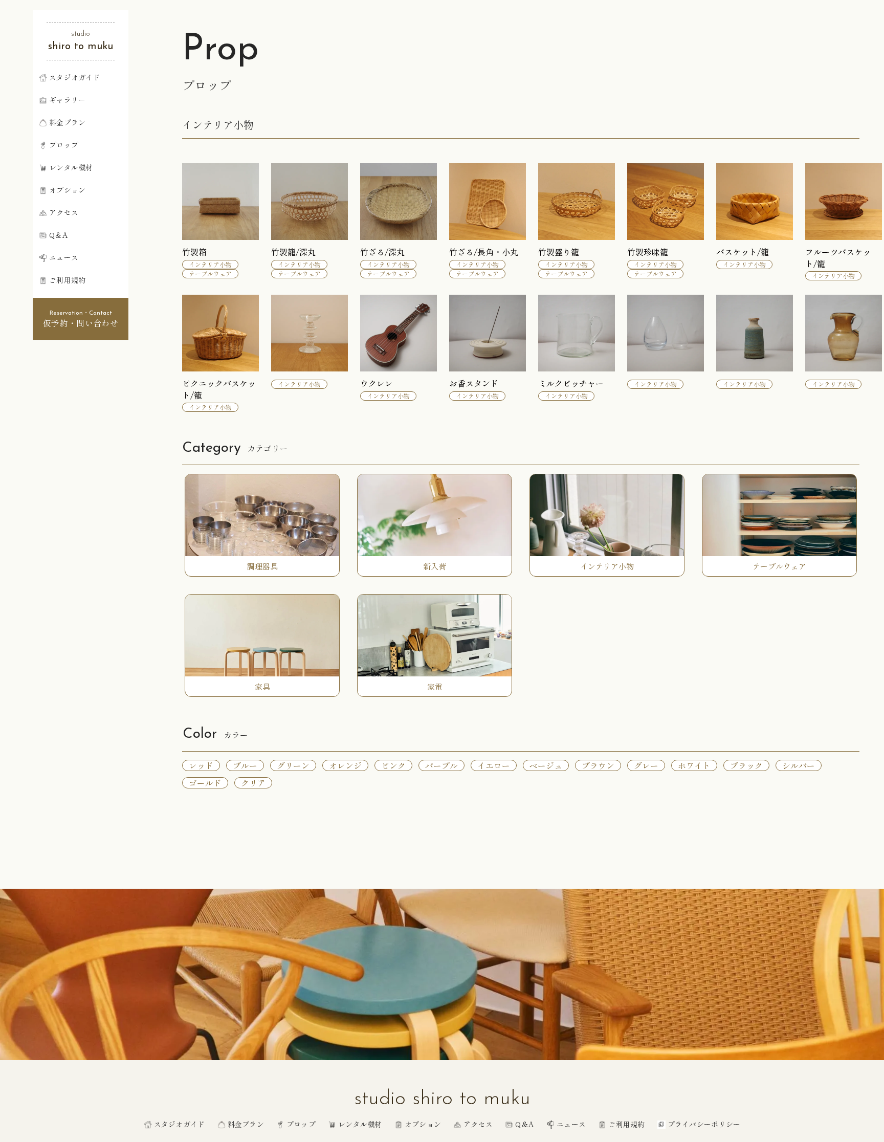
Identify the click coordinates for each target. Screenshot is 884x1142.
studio (80, 34)
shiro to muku (80, 46)
